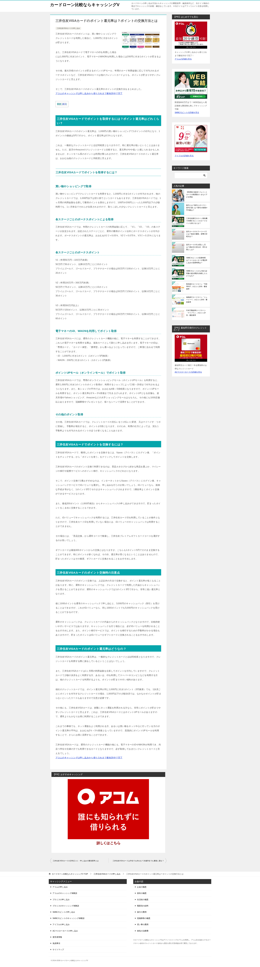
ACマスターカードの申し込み (65, 931)
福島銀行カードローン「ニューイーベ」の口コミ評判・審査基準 (196, 299)
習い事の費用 (142, 924)
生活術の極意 (142, 899)
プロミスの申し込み (61, 899)
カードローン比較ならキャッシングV (84, 4)
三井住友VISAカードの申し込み (68, 28)
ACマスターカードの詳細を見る (188, 372)
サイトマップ (58, 949)
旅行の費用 (142, 912)
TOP (70, 874)
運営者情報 (57, 937)
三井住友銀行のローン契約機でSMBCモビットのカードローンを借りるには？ (196, 220)
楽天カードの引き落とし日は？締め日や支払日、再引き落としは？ (196, 247)
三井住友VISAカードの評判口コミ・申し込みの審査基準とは (76, 861)
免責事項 (56, 943)
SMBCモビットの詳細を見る (187, 112)
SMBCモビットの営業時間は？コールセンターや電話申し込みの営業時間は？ (196, 260)
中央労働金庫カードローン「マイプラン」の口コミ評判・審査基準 (196, 312)
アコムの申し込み (60, 887)
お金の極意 (142, 887)
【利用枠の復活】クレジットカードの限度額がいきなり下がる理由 (196, 194)
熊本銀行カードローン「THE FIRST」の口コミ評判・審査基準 (196, 286)
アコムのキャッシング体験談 (65, 893)
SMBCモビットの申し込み (64, 912)
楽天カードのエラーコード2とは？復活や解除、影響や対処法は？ (196, 234)
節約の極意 (142, 893)
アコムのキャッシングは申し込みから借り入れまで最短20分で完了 (89, 93)
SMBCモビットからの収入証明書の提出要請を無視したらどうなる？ (196, 273)
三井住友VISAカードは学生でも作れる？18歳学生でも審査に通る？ (138, 861)
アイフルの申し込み (61, 924)
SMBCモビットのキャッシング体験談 (68, 918)
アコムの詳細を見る (183, 59)
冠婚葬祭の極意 (143, 918)
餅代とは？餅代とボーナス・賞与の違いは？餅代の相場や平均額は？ (196, 207)
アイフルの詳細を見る (184, 156)
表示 (64, 104)
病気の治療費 (142, 931)
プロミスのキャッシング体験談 (66, 906)
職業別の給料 (142, 906)
